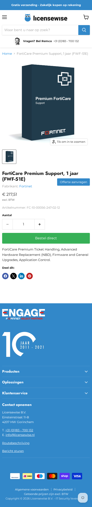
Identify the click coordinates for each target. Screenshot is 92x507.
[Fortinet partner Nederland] (23, 322)
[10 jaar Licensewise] (23, 359)
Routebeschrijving (16, 443)
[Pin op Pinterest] (29, 276)
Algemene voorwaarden (32, 489)
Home (7, 53)
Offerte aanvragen (73, 182)
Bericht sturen (13, 451)
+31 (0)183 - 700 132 (19, 430)
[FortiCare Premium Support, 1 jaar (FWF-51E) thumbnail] (9, 157)
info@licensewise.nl (20, 435)
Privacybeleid (63, 489)
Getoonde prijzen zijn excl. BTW (46, 494)
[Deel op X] (13, 276)
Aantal (7, 215)
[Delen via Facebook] (5, 276)
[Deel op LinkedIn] (21, 276)
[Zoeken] (84, 30)
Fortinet (25, 186)
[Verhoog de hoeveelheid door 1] (40, 224)
